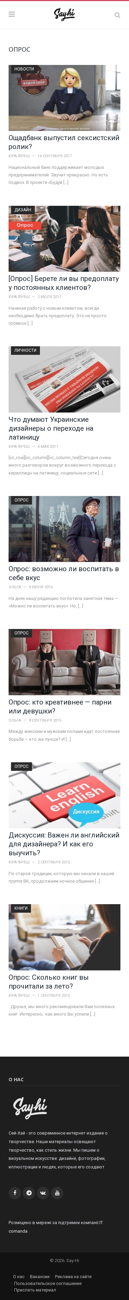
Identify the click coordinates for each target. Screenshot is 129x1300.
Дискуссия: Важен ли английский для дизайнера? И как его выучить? (64, 844)
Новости (24, 69)
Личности (25, 350)
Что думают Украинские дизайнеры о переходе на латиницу (51, 428)
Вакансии (40, 1276)
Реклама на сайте (73, 1276)
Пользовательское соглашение (48, 1283)
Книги (21, 908)
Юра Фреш (19, 156)
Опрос (21, 500)
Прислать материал (35, 1289)
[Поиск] (117, 14)
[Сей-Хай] (64, 13)
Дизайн (22, 209)
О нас (18, 1276)
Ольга (15, 587)
